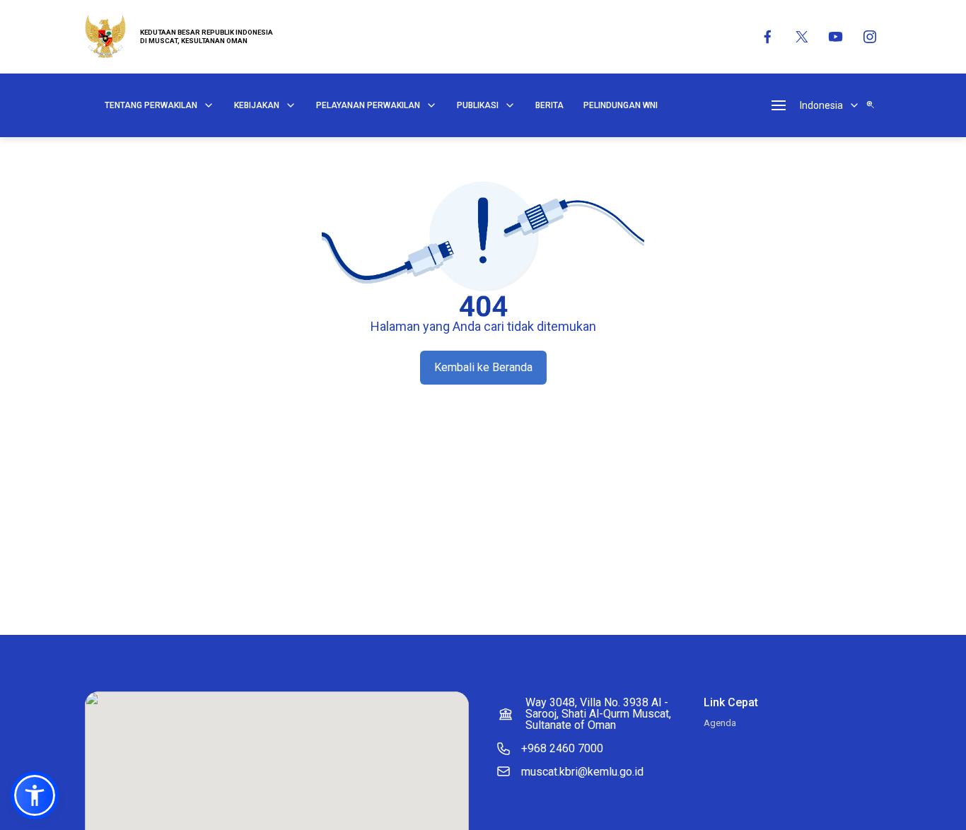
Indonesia (821, 105)
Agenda (720, 723)
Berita (549, 105)
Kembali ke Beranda (483, 367)
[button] (34, 795)
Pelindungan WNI (620, 105)
